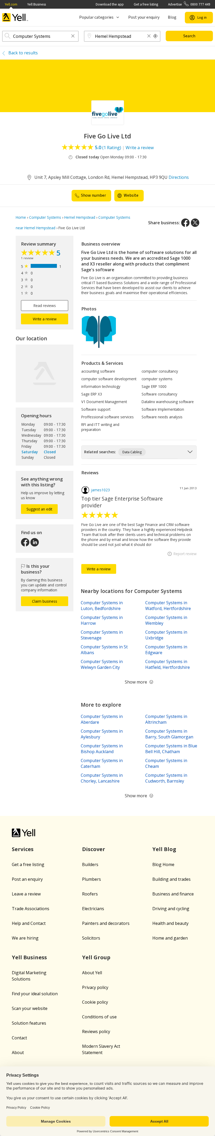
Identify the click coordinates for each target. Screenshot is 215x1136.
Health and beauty (170, 923)
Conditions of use (99, 1017)
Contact (19, 1038)
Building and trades (171, 879)
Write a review (140, 147)
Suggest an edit (39, 509)
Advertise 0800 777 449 (189, 4)
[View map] (44, 373)
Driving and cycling (170, 908)
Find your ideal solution (35, 994)
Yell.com (11, 4)
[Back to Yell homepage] (15, 17)
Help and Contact (29, 923)
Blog (172, 17)
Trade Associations (30, 908)
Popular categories (96, 17)
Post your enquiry (143, 17)
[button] (73, 36)
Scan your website (29, 1008)
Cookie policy (95, 1002)
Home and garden (170, 938)
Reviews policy (96, 1031)
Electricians (93, 908)
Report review (185, 553)
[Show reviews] (38, 253)
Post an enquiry (27, 879)
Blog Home (163, 864)
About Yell (92, 973)
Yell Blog (164, 849)
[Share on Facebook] (185, 222)
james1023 (100, 489)
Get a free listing (146, 4)
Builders (90, 864)
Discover (93, 849)
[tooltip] (155, 36)
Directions (179, 177)
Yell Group (96, 957)
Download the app (110, 4)
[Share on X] (195, 222)
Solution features (29, 1023)
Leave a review (26, 894)
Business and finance (173, 894)
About (18, 1052)
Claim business (44, 601)
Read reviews (45, 305)
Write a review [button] (45, 318)
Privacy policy (95, 987)
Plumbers (91, 879)
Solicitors (91, 938)
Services (23, 849)
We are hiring (25, 938)
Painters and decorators (106, 923)
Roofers (90, 894)
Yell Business (36, 4)
